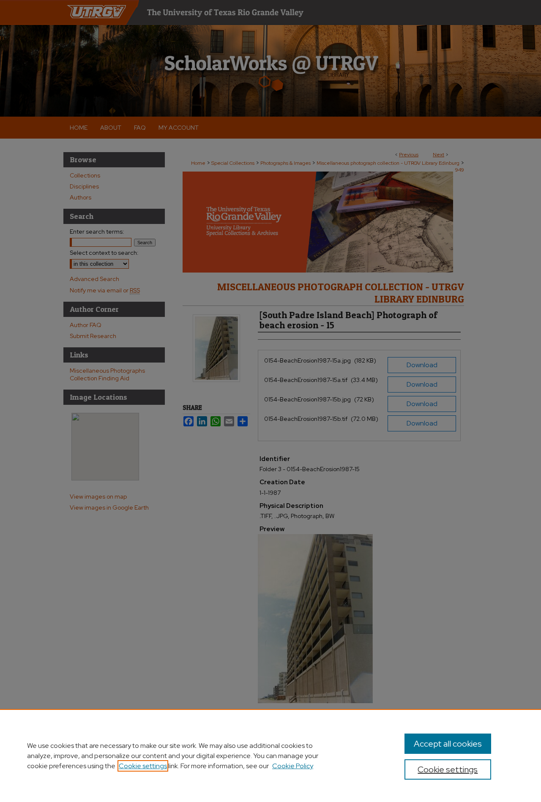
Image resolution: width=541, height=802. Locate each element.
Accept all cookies (448, 743)
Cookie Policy (292, 765)
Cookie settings (143, 765)
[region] (270, 755)
